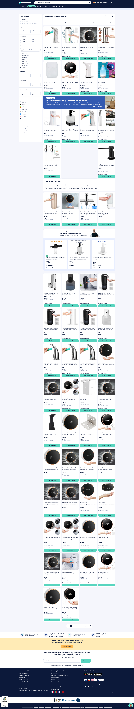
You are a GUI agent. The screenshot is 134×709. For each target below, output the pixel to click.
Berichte (101, 707)
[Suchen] (36, 3)
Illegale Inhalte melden (24, 681)
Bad (24, 12)
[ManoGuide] (130, 705)
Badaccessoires (29, 12)
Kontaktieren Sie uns (23, 679)
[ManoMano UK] (59, 692)
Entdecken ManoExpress (57, 686)
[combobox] (109, 16)
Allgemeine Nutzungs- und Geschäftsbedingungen (72, 707)
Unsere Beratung (55, 673)
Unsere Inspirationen (56, 681)
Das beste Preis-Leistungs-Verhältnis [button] (78, 241)
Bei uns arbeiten (22, 686)
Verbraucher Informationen (91, 707)
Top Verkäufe (54, 684)
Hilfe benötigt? (22, 677)
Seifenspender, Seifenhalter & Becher (40, 12)
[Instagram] (95, 686)
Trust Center (56, 707)
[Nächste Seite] (91, 626)
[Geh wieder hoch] (113, 693)
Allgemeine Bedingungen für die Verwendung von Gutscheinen (33, 690)
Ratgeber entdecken (96, 106)
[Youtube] (92, 686)
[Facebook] (89, 686)
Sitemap (36, 707)
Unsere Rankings (55, 677)
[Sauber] (90, 3)
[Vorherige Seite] (68, 626)
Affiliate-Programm (23, 688)
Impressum (41, 707)
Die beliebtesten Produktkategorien (59, 675)
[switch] (4, 706)
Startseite (21, 12)
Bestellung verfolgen (23, 673)
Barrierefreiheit (108, 707)
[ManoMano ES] (63, 692)
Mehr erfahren (80, 665)
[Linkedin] (85, 686)
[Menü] (7, 697)
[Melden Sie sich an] (111, 2)
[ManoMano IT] (56, 692)
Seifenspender (52, 12)
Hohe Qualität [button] (102, 241)
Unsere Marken (55, 679)
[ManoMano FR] (52, 692)
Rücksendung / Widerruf (24, 675)
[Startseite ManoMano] (25, 2)
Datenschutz (48, 707)
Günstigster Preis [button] (55, 241)
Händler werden (22, 684)
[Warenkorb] (114, 2)
